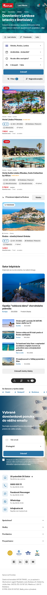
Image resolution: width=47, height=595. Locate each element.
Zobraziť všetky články (23, 371)
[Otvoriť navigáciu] (43, 5)
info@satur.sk (16, 508)
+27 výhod (19, 128)
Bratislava (35, 392)
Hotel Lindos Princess (12, 119)
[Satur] (8, 5)
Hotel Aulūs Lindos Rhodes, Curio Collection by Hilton (22, 174)
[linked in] (20, 561)
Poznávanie (27, 37)
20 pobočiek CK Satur (20, 476)
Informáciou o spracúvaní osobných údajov (18, 464)
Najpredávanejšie (36, 79)
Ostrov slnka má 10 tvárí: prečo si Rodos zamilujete (29, 333)
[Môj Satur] (38, 5)
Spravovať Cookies (9, 575)
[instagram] (26, 561)
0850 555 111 (16, 484)
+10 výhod (38, 183)
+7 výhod (17, 244)
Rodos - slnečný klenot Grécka (16, 236)
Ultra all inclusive (26, 183)
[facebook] (14, 561)
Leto (37, 37)
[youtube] (33, 561)
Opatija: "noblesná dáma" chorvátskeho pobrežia (22, 307)
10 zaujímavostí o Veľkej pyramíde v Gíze (30, 360)
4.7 (7, 241)
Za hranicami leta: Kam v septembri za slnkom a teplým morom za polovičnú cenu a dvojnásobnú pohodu (30, 346)
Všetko (38, 197)
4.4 (7, 124)
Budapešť (20, 392)
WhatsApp (15, 500)
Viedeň (7, 392)
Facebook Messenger (20, 492)
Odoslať (23, 453)
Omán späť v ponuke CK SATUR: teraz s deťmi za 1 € (29, 322)
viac (43, 28)
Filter (13, 79)
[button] (23, 46)
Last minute (11, 37)
